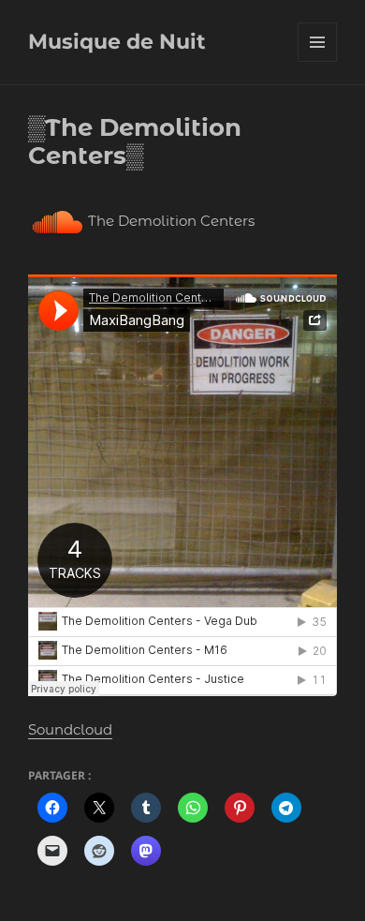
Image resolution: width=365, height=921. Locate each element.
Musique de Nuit (117, 41)
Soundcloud (70, 729)
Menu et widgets (318, 61)
